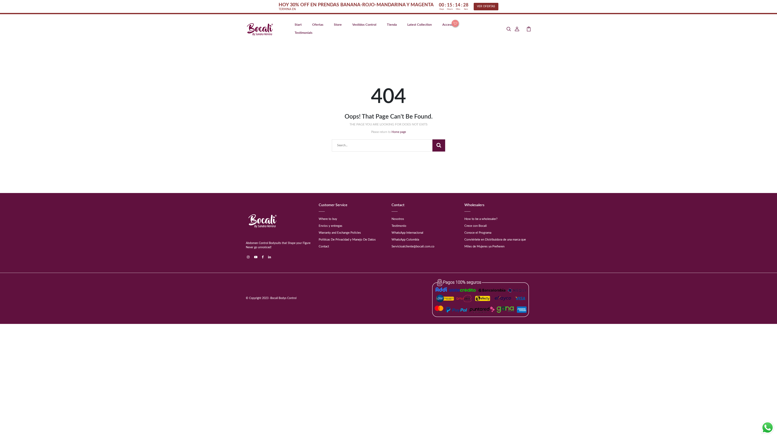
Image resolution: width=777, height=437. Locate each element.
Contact (324, 246)
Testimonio (399, 225)
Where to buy (328, 219)
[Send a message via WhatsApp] (767, 427)
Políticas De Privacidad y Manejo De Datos (347, 239)
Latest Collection (419, 24)
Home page (399, 132)
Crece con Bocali (475, 225)
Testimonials (303, 32)
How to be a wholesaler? (481, 219)
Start (298, 24)
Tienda (392, 24)
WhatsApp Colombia (405, 239)
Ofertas (317, 24)
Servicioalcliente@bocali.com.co (413, 246)
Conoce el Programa (477, 232)
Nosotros (398, 219)
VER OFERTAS (486, 6)
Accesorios (450, 24)
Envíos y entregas (330, 225)
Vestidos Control (364, 24)
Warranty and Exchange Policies (340, 232)
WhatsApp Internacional (407, 232)
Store (338, 24)
